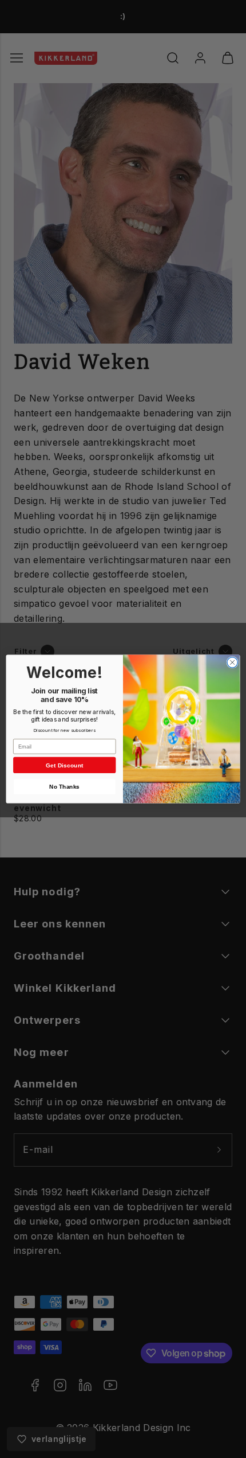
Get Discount (65, 765)
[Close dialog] (232, 662)
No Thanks (64, 786)
